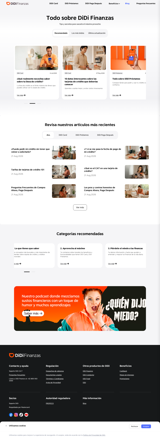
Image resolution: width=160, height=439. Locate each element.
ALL (48, 135)
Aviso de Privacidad (53, 382)
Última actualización (96, 33)
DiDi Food (86, 379)
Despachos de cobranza (55, 371)
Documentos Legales (54, 375)
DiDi (84, 382)
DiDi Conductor (88, 375)
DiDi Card (53, 3)
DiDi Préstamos (71, 3)
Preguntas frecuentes (145, 3)
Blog (127, 3)
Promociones (124, 379)
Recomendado (61, 33)
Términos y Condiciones (54, 379)
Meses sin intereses (127, 375)
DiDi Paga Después (93, 3)
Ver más (80, 207)
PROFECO (50, 403)
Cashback (123, 371)
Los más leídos (78, 33)
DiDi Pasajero (88, 371)
